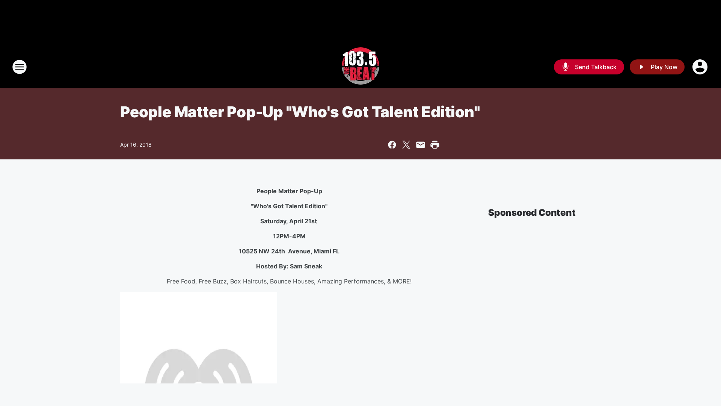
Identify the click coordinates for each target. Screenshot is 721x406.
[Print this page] (435, 144)
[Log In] (700, 66)
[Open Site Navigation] (19, 66)
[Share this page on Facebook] (392, 144)
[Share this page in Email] (420, 144)
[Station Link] (360, 66)
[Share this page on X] (406, 144)
